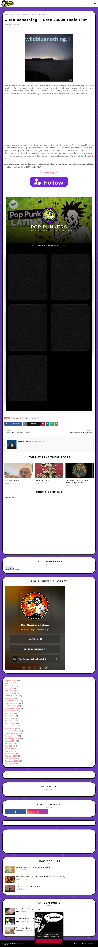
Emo (27, 418)
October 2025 (10, 706)
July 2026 (9, 683)
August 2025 (10, 711)
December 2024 (11, 731)
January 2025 (10, 728)
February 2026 (11, 695)
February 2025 (11, 726)
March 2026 (10, 693)
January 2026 (10, 698)
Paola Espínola (36, 441)
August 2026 (10, 680)
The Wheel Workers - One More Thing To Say (77, 481)
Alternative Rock (17, 418)
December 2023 (11, 761)
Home (6, 14)
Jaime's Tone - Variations (28, 886)
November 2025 (11, 703)
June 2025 (9, 716)
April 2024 (9, 751)
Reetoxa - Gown (11, 480)
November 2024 (11, 733)
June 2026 (9, 685)
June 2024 (9, 746)
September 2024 (12, 738)
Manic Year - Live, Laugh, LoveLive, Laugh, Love (38, 909)
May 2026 (9, 688)
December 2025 (11, 701)
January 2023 (10, 763)
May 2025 (9, 718)
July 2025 (8, 713)
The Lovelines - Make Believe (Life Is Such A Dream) (40, 877)
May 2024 (9, 748)
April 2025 (9, 721)
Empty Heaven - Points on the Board (33, 867)
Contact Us (92, 944)
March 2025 (10, 723)
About (83, 944)
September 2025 (12, 708)
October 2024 (10, 736)
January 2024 (10, 758)
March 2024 (10, 753)
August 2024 (10, 741)
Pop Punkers (19, 944)
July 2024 (8, 743)
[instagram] (38, 811)
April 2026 (9, 690)
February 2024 (11, 756)
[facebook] (15, 811)
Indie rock (13, 14)
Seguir (49, 941)
